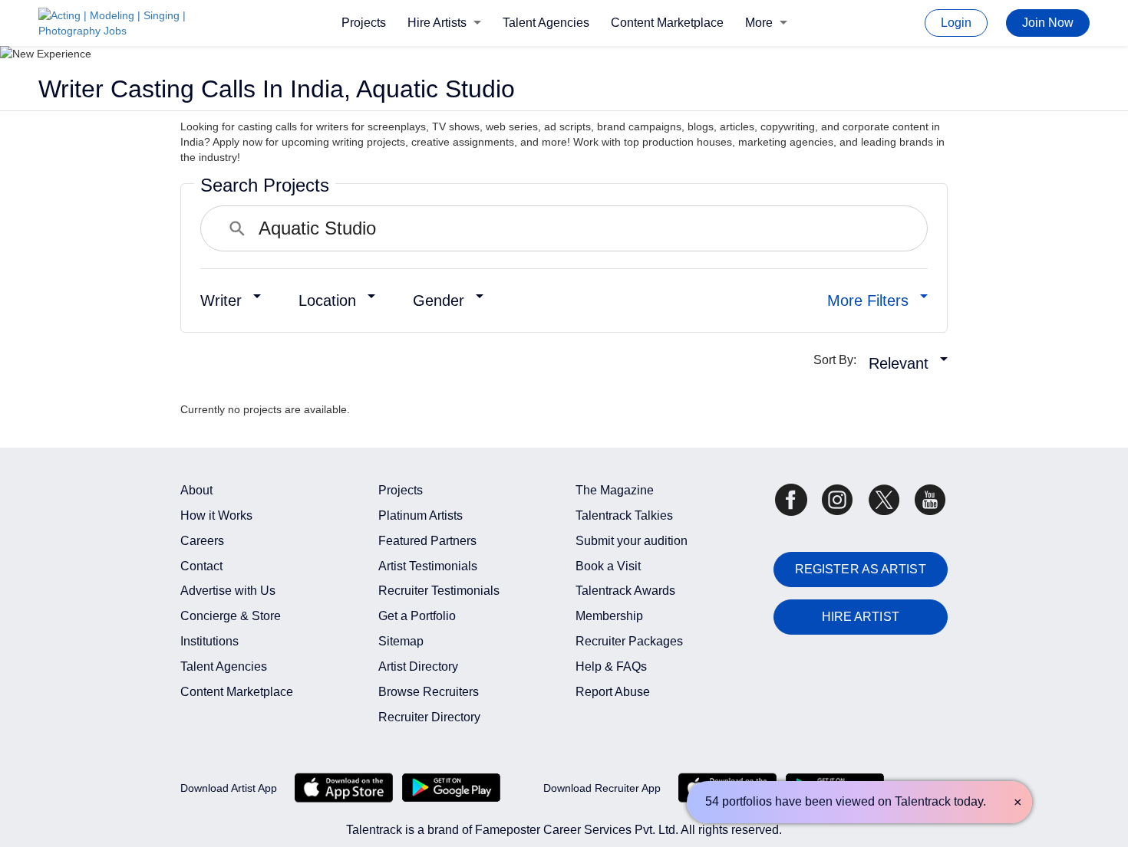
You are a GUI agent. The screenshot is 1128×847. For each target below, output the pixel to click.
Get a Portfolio (417, 615)
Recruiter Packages (629, 641)
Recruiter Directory (429, 717)
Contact (201, 566)
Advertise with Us (227, 590)
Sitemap (401, 641)
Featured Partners (427, 540)
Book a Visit (608, 566)
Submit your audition (632, 540)
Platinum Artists (420, 515)
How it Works (216, 515)
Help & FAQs (611, 666)
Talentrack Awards (625, 590)
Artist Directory (418, 666)
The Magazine (615, 490)
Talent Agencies (546, 22)
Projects (363, 22)
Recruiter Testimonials (439, 590)
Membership (609, 615)
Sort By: (839, 359)
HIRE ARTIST (860, 616)
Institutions (209, 641)
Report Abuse (613, 691)
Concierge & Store (230, 615)
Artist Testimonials (427, 566)
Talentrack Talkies (624, 515)
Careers (202, 540)
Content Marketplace (667, 22)
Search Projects (264, 185)
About (196, 490)
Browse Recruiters (428, 691)
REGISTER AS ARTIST (860, 569)
